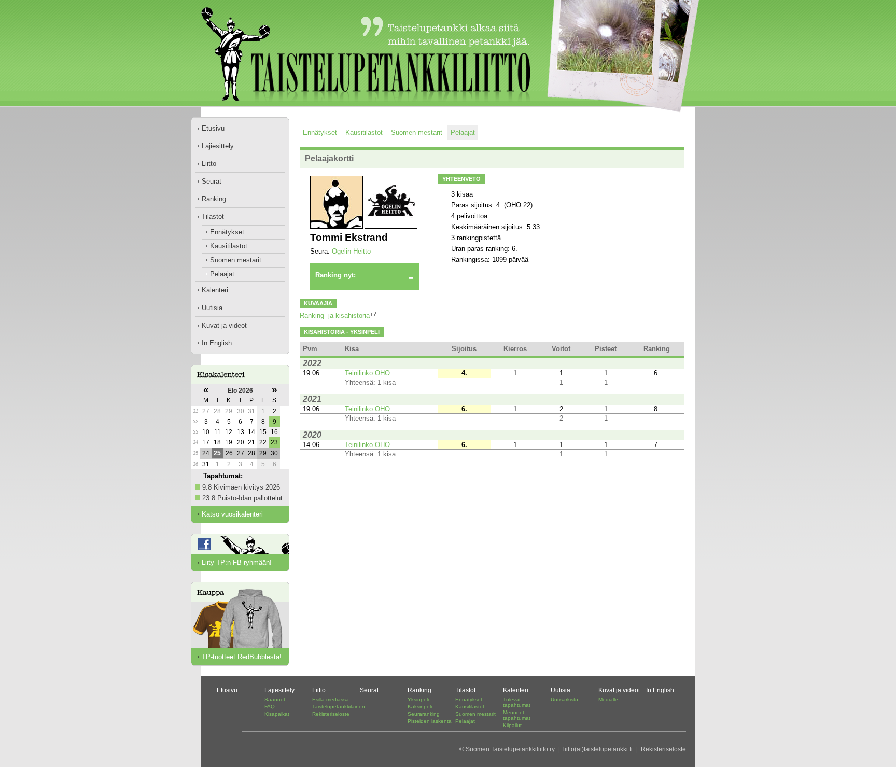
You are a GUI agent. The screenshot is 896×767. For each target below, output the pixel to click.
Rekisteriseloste (330, 714)
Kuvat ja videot (224, 325)
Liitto (209, 164)
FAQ (269, 706)
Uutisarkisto (564, 699)
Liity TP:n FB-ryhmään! (237, 562)
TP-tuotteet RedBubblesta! (242, 657)
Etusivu (213, 128)
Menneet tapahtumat (516, 715)
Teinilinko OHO (367, 373)
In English (217, 343)
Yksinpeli (418, 699)
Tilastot (213, 216)
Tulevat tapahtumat (516, 702)
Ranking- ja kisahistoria (335, 315)
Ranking (214, 199)
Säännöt (274, 699)
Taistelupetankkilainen (338, 706)
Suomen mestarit (235, 260)
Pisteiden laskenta (430, 721)
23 (274, 442)
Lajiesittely (218, 146)
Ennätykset (227, 232)
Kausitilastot (228, 246)
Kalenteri (215, 290)
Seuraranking (424, 714)
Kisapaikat (276, 714)
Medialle (608, 699)
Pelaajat (222, 274)
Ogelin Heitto (351, 251)
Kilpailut (512, 725)
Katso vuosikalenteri (232, 514)
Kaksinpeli (420, 706)
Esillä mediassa (330, 699)
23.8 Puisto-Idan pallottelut (242, 498)
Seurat (211, 181)
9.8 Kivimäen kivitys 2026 (241, 487)
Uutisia (212, 308)
